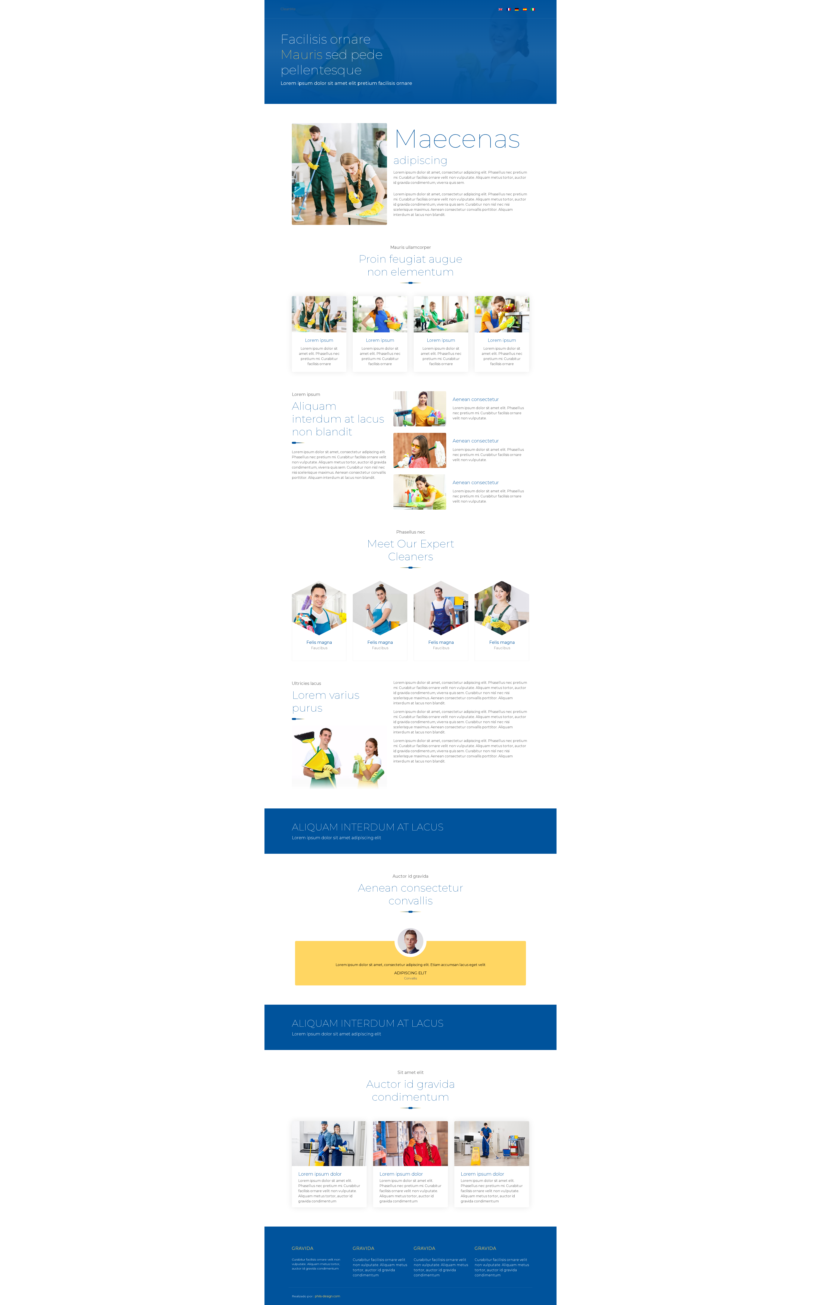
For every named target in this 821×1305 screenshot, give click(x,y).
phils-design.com (327, 1296)
